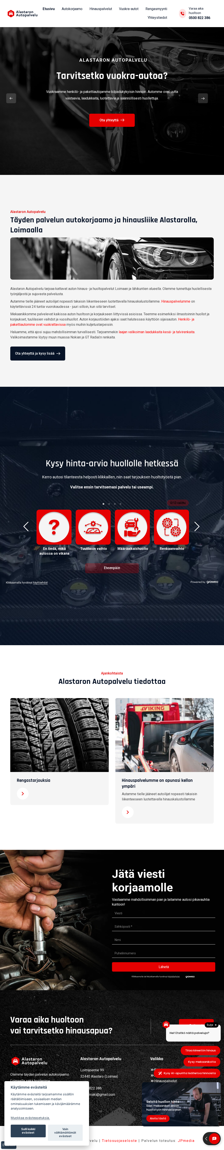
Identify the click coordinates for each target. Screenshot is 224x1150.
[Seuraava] (203, 98)
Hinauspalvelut (100, 9)
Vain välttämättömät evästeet (65, 1132)
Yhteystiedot (157, 18)
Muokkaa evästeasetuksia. (30, 1118)
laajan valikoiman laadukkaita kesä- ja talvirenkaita (156, 332)
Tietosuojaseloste (119, 1141)
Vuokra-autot (128, 9)
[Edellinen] (11, 98)
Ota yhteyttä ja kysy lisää (34, 353)
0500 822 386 (199, 18)
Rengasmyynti (156, 9)
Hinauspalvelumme (175, 301)
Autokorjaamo (72, 9)
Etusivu (49, 9)
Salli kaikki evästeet (28, 1130)
